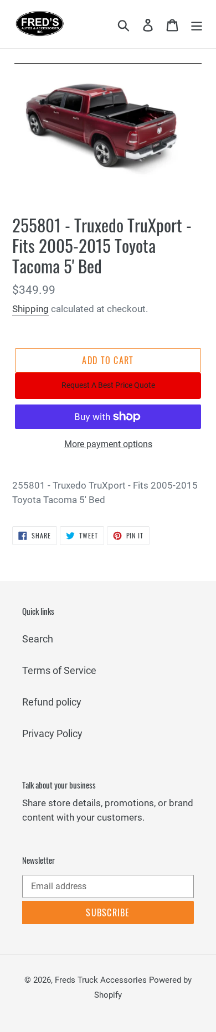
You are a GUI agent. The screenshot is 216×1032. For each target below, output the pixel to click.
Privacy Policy (52, 733)
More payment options (108, 444)
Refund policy (51, 702)
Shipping (30, 308)
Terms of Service (59, 670)
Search (37, 639)
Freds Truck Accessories (102, 980)
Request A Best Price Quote (108, 385)
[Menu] (196, 24)
